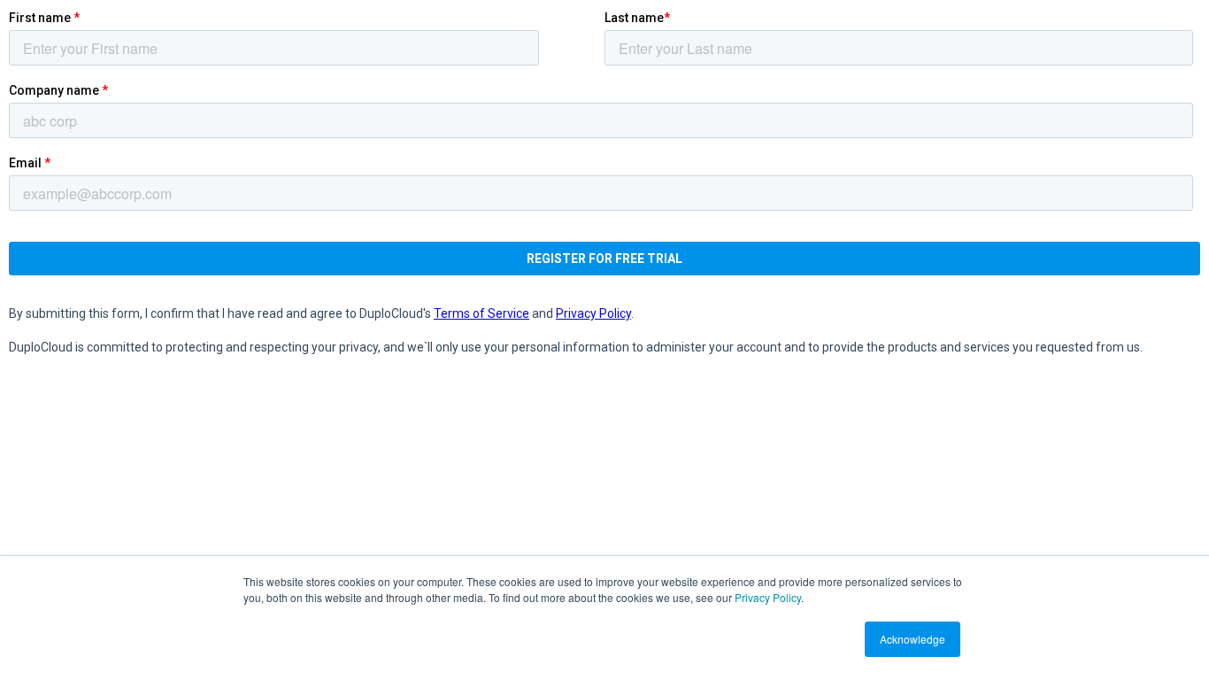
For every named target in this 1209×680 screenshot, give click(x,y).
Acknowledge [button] (912, 638)
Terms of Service (481, 313)
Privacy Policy (768, 597)
